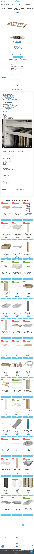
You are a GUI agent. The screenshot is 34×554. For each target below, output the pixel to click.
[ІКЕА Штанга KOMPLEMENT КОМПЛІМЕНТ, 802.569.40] (28, 266)
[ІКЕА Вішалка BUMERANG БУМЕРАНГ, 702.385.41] (17, 404)
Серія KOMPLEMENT (17, 79)
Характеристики (17, 83)
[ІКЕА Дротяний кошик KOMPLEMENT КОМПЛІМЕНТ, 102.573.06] (17, 227)
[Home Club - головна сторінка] (17, 1)
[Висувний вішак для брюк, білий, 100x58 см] (18, 69)
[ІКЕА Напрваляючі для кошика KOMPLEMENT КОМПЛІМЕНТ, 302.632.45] (6, 227)
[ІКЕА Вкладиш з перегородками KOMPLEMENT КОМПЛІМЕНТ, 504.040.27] (28, 325)
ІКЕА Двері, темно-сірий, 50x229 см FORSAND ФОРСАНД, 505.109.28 (28, 313)
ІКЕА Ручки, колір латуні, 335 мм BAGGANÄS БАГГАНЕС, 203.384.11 (6, 273)
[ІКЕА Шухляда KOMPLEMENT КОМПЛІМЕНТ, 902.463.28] (28, 286)
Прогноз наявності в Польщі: (16, 48)
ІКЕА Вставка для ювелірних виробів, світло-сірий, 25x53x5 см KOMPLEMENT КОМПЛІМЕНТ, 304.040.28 (17, 313)
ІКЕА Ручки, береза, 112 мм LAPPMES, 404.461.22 (6, 391)
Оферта (28, 534)
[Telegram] (17, 543)
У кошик (6, 239)
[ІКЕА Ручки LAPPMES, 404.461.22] (6, 384)
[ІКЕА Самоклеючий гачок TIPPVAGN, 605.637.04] (17, 483)
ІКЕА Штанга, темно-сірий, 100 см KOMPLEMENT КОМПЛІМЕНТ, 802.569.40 (28, 273)
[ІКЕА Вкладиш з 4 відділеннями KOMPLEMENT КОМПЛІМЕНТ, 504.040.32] (6, 306)
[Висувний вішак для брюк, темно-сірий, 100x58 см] (21, 69)
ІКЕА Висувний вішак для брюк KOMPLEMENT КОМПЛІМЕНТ (15, 189)
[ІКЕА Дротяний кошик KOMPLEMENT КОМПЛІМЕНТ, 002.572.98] (6, 463)
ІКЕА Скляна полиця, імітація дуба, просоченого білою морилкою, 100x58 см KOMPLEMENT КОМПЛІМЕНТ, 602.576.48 (6, 353)
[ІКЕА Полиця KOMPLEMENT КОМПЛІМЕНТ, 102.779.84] (17, 207)
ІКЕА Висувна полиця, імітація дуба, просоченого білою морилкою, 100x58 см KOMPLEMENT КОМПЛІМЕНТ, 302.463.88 (17, 333)
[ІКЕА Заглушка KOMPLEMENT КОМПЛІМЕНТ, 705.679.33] (17, 384)
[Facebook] (14, 543)
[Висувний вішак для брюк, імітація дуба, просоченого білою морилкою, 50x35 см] (12, 66)
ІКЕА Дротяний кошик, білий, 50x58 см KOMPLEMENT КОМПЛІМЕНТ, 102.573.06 (17, 234)
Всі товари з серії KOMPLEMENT (17, 51)
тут (18, 60)
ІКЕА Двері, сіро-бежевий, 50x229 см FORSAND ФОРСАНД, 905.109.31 (6, 332)
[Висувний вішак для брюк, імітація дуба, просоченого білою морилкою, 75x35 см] (21, 66)
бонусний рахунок (17, 58)
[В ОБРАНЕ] (24, 57)
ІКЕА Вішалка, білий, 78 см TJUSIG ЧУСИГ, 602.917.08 (6, 450)
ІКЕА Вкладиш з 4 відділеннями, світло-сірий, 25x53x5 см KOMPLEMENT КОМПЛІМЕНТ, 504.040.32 (6, 313)
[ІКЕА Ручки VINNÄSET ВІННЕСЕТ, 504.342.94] (17, 365)
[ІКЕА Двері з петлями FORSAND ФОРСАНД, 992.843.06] (17, 463)
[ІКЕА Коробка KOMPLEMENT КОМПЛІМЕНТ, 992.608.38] (28, 443)
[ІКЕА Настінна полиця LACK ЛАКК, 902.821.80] (17, 443)
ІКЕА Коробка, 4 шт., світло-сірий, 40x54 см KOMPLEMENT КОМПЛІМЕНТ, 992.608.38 (28, 450)
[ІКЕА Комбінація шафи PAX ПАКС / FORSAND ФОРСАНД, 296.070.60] (28, 483)
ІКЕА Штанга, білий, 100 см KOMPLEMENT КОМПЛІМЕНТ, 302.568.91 (17, 293)
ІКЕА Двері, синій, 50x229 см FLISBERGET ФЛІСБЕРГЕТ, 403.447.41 (28, 431)
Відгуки (17, 87)
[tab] (17, 83)
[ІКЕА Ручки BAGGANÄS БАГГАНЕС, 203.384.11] (6, 266)
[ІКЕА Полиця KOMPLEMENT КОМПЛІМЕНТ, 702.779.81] (6, 207)
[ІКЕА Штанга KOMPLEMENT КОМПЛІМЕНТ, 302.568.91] (17, 286)
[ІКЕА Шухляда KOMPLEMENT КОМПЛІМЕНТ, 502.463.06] (6, 247)
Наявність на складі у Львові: (16, 50)
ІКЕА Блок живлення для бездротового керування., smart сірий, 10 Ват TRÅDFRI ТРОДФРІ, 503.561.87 (17, 431)
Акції (5, 537)
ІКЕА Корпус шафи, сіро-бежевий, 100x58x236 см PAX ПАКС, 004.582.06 (28, 391)
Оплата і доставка (28, 533)
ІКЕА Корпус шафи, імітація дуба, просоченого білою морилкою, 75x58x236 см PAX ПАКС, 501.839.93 (28, 411)
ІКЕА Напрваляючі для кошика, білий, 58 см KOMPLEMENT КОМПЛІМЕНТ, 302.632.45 (6, 234)
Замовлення (17, 533)
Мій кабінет (17, 531)
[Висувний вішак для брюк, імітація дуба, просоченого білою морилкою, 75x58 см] (15, 69)
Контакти (5, 531)
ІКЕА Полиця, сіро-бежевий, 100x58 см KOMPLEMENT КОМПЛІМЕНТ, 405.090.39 (17, 254)
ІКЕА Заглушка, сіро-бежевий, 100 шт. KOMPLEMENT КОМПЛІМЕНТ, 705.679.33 (17, 391)
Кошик (17, 537)
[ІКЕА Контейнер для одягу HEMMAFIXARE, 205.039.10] (17, 266)
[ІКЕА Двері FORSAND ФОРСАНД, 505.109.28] (28, 306)
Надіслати (23, 525)
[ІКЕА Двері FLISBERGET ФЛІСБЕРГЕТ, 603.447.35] (28, 227)
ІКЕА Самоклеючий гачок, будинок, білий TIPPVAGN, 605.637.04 (17, 490)
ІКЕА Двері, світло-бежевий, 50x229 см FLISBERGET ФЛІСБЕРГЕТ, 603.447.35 (28, 234)
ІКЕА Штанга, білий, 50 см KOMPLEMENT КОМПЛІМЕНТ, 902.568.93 (17, 352)
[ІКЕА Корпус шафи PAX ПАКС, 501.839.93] (28, 404)
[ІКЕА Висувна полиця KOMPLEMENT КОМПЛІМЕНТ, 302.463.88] (17, 325)
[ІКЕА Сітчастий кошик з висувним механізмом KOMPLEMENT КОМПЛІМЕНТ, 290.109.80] (17, 502)
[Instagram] (16, 543)
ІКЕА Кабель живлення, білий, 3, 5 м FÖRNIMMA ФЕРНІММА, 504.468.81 (28, 372)
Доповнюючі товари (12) (17, 89)
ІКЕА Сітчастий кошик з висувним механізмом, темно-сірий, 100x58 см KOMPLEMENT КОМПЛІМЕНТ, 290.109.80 (17, 510)
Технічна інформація (17, 85)
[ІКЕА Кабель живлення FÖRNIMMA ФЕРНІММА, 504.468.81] (28, 365)
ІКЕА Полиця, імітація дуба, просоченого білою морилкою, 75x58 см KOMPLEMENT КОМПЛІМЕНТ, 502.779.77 (28, 353)
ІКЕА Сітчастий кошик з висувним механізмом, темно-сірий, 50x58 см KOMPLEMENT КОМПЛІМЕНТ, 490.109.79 (28, 471)
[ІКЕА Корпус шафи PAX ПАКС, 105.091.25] (6, 483)
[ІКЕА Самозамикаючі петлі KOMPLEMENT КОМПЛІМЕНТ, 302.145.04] (28, 207)
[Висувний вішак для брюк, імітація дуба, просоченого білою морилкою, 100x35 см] (15, 66)
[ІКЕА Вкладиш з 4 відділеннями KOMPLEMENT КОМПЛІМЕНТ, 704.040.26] (28, 502)
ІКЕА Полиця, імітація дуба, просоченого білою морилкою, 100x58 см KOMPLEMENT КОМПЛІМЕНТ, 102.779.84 (17, 215)
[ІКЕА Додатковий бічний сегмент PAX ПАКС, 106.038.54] (6, 404)
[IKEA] (17, 12)
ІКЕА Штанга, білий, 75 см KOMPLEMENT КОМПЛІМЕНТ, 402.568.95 (6, 431)
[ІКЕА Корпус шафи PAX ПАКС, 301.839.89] (6, 286)
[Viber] (19, 543)
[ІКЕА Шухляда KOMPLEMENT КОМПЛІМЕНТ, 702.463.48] (6, 365)
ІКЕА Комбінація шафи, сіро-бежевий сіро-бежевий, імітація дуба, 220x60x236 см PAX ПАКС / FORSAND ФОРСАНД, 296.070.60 (28, 490)
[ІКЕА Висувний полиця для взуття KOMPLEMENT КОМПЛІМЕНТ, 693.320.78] (6, 502)
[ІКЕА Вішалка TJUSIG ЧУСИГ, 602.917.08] (6, 443)
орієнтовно (10, 95)
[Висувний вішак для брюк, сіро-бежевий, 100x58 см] (12, 73)
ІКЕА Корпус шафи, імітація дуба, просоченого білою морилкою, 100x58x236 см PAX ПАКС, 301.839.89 (6, 293)
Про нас (28, 531)
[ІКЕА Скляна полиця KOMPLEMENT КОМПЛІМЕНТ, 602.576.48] (6, 345)
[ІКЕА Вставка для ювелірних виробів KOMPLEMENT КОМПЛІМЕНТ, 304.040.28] (17, 306)
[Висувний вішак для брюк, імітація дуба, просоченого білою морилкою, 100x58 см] (12, 69)
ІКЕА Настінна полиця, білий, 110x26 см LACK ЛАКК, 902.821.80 (17, 450)
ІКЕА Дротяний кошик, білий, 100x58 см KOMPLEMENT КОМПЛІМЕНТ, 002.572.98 (6, 470)
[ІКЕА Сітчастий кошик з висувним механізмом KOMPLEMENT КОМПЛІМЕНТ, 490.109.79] (28, 463)
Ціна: (13, 54)
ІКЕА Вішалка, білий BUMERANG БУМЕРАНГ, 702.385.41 (17, 411)
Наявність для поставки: (16, 47)
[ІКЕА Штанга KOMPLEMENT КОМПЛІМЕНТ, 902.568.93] (17, 345)
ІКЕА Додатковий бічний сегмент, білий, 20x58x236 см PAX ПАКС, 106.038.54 (6, 411)
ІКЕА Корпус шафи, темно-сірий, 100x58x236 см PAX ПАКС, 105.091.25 (6, 490)
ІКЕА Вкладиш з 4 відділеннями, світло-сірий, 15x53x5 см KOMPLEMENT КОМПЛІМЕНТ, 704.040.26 (28, 509)
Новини (6, 533)
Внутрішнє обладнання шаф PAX (7, 79)
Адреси (17, 534)
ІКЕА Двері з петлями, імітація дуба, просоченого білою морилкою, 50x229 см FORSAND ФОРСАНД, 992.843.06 (17, 471)
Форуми (6, 534)
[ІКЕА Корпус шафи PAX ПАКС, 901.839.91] (28, 247)
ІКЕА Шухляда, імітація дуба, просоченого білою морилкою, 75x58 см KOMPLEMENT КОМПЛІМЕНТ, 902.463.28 (28, 294)
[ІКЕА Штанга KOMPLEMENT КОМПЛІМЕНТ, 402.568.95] (6, 424)
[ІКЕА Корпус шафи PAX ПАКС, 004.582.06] (28, 384)
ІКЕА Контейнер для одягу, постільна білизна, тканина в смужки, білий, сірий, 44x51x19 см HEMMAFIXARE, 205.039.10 (17, 274)
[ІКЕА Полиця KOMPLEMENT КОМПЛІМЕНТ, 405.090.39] (17, 247)
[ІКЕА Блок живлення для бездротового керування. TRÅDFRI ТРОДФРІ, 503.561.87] (17, 424)
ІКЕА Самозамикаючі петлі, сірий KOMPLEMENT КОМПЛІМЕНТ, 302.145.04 (28, 214)
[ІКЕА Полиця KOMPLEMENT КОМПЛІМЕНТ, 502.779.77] (28, 345)
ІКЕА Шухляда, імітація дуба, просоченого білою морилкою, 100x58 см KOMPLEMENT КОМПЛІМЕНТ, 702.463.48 (6, 372)
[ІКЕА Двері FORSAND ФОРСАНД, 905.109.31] (6, 325)
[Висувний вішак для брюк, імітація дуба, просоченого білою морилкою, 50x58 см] (18, 66)
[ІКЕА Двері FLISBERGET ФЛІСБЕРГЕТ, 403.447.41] (28, 424)
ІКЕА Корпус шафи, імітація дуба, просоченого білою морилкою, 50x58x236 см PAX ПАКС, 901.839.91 (28, 254)
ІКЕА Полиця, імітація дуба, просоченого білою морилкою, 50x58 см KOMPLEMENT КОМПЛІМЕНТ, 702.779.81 (6, 215)
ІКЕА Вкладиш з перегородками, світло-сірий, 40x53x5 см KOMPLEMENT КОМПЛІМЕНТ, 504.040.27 (28, 332)
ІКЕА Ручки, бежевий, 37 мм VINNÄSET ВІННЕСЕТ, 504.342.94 (17, 372)
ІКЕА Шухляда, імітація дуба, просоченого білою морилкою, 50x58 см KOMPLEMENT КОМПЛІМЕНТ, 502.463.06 (6, 254)
